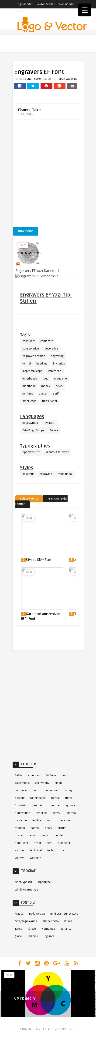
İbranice (32, 936)
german (56, 805)
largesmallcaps (32, 371)
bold (64, 775)
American (34, 775)
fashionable (38, 798)
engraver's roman (33, 356)
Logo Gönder (24, 4)
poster (43, 393)
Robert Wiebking (67, 79)
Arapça (19, 914)
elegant (20, 798)
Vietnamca (48, 929)
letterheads (29, 378)
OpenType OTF (31, 452)
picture (62, 828)
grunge (70, 805)
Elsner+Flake (32, 79)
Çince (18, 936)
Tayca (18, 929)
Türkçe (54, 430)
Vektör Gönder (46, 4)
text (64, 850)
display (67, 790)
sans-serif (21, 843)
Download (25, 231)
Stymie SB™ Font (38, 560)
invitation (59, 363)
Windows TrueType (57, 452)
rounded (59, 835)
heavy (56, 813)
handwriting (22, 813)
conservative (30, 348)
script (37, 843)
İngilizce (49, 423)
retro (32, 835)
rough (44, 835)
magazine (60, 378)
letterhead (54, 371)
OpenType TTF (46, 882)
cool (35, 790)
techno (51, 850)
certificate (46, 341)
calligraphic (22, 783)
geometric (38, 805)
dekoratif (28, 474)
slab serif (64, 843)
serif (56, 393)
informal (71, 813)
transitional (49, 401)
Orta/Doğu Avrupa (33, 430)
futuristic (20, 805)
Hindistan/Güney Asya (64, 914)
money (45, 386)
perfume (27, 393)
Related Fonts (29, 498)
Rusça (68, 921)
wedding (35, 858)
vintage (19, 858)
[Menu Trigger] (84, 10)
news (59, 386)
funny (68, 798)
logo (45, 378)
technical (36, 850)
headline (42, 363)
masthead (29, 386)
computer (21, 790)
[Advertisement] (48, 175)
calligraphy (42, 783)
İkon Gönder (66, 4)
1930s (19, 775)
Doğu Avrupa (30, 423)
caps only (28, 341)
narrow (35, 828)
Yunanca (66, 929)
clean (58, 783)
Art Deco (51, 775)
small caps (29, 401)
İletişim (21, 11)
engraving (57, 356)
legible (36, 820)
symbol (19, 850)
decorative (51, 348)
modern (20, 828)
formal (26, 363)
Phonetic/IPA (51, 921)
